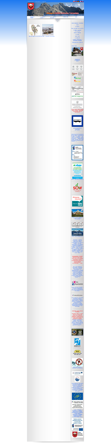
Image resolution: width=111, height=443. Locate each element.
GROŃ (76, 16)
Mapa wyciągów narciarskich (35, 36)
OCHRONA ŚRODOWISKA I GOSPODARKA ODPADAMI (77, 40)
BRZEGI (54, 16)
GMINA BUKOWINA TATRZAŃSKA (77, 23)
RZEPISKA (52, 17)
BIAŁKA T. (44, 16)
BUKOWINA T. (32, 16)
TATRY (77, 24)
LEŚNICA (41, 17)
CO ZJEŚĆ (77, 34)
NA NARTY (77, 26)
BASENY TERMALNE (77, 32)
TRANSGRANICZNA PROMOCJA (77, 42)
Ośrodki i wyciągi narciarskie (48, 36)
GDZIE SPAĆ (77, 36)
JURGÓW (31, 17)
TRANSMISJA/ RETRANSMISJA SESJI (77, 60)
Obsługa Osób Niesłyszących (77, 346)
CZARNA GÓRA (65, 16)
